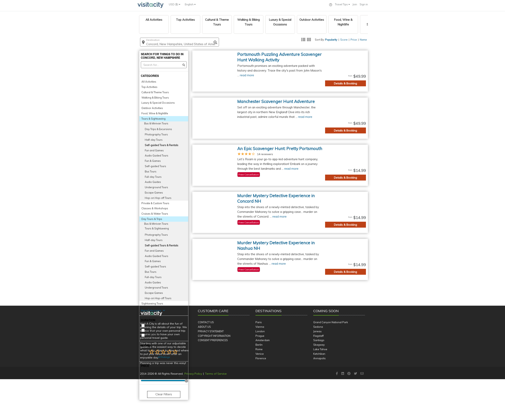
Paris (258, 322)
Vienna (259, 326)
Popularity (331, 39)
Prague (259, 335)
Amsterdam (262, 340)
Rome (259, 349)
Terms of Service (216, 373)
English (189, 4)
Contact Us (206, 322)
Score (344, 39)
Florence (260, 358)
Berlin (259, 344)
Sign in (364, 4)
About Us (204, 326)
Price (354, 39)
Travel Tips (341, 4)
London (260, 331)
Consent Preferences (213, 340)
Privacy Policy (193, 373)
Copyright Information (214, 335)
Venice (259, 353)
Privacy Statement (211, 331)
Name (363, 39)
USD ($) (174, 4)
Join (355, 4)
